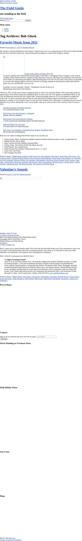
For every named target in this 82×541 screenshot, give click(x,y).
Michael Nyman (57, 162)
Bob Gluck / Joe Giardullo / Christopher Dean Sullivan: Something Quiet (28, 130)
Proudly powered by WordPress (10, 540)
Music (9, 156)
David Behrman (46, 158)
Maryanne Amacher (21, 162)
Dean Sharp (45, 277)
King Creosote (70, 160)
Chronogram (15, 256)
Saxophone (65, 279)
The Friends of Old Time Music (43, 164)
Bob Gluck (55, 156)
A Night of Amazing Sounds (9, 235)
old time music (69, 162)
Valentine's (3, 281)
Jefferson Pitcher (19, 160)
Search (2, 20)
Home (6, 29)
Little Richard (9, 162)
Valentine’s (3, 243)
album (19, 156)
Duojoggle (53, 277)
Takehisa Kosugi (12, 164)
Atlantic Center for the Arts (31, 156)
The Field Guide (12, 8)
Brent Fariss (64, 156)
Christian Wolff (5, 158)
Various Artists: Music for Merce (35, 74)
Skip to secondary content (8, 3)
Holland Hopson (28, 47)
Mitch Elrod (48, 279)
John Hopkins (40, 160)
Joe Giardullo (30, 160)
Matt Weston (33, 162)
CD (78, 156)
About (6, 31)
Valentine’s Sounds (14, 169)
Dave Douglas (35, 158)
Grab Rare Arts (10, 538)
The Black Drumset (25, 164)
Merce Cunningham (44, 162)
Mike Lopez (39, 279)
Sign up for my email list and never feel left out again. (18, 337)
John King (49, 160)
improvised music (6, 279)
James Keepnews (18, 279)
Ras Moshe (56, 279)
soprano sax (74, 279)
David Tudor (56, 158)
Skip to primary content (8, 1)
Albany (19, 277)
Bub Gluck (72, 156)
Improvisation (74, 277)
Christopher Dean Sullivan (20, 158)
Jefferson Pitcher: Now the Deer (14, 124)
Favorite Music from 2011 (19, 42)
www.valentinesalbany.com (58, 273)
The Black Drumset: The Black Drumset (17, 108)
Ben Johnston (46, 156)
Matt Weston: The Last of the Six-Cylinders (18, 119)
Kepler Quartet (59, 160)
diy (72, 158)
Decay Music (66, 158)
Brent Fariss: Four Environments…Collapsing (18, 113)
